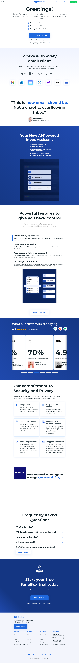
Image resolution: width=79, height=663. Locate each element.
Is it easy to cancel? (25, 542)
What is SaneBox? (24, 527)
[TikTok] (33, 656)
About (28, 634)
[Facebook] (42, 656)
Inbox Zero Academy (58, 644)
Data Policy (30, 639)
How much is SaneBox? (27, 537)
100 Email (57, 638)
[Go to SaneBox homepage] (39, 2)
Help (61, 2)
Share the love (44, 644)
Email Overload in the (57, 641)
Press (41, 639)
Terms (28, 644)
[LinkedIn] (50, 656)
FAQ (15, 634)
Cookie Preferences (20, 644)
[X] (46, 656)
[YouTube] (29, 656)
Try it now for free (39, 35)
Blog (41, 642)
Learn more (23, 552)
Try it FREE (74, 2)
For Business (17, 642)
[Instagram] (37, 656)
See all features (39, 312)
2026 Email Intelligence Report (58, 635)
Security (29, 636)
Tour (57, 2)
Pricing (66, 2)
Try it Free (20, 626)
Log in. (48, 43)
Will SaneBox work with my (36, 532)
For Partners (43, 634)
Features (16, 636)
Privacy (29, 642)
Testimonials (43, 636)
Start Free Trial (39, 598)
